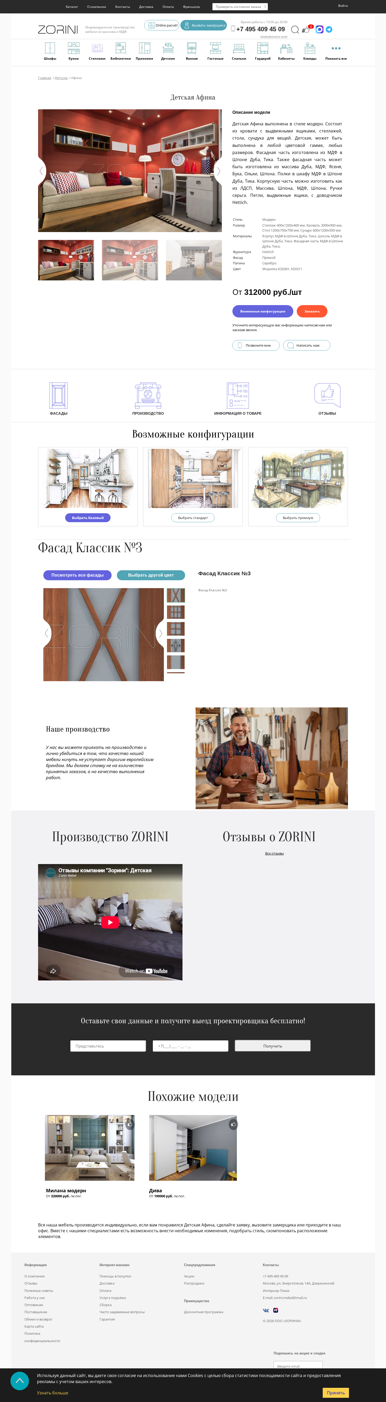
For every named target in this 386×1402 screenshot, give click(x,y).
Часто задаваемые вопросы (122, 1311)
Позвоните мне (258, 345)
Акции (189, 1276)
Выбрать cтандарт (193, 517)
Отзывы (30, 1283)
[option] (103, 634)
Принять (336, 1393)
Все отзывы (274, 853)
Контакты (122, 6)
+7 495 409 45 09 (275, 1276)
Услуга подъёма (113, 1297)
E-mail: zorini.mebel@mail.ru (285, 1297)
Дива (155, 1190)
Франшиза (191, 6)
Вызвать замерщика (208, 25)
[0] (306, 32)
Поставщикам (35, 1311)
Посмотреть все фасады (77, 575)
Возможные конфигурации (262, 311)
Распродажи (194, 1283)
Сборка (106, 1304)
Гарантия (107, 1319)
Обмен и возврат (38, 1319)
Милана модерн (66, 1190)
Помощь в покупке (115, 1276)
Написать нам (308, 345)
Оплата (168, 6)
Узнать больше (52, 1393)
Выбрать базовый (88, 517)
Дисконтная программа (203, 1311)
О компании (96, 6)
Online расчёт (167, 25)
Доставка (146, 6)
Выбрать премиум (298, 517)
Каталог (72, 6)
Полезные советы (38, 1290)
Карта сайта (34, 1326)
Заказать (312, 311)
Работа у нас (34, 1297)
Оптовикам (33, 1304)
